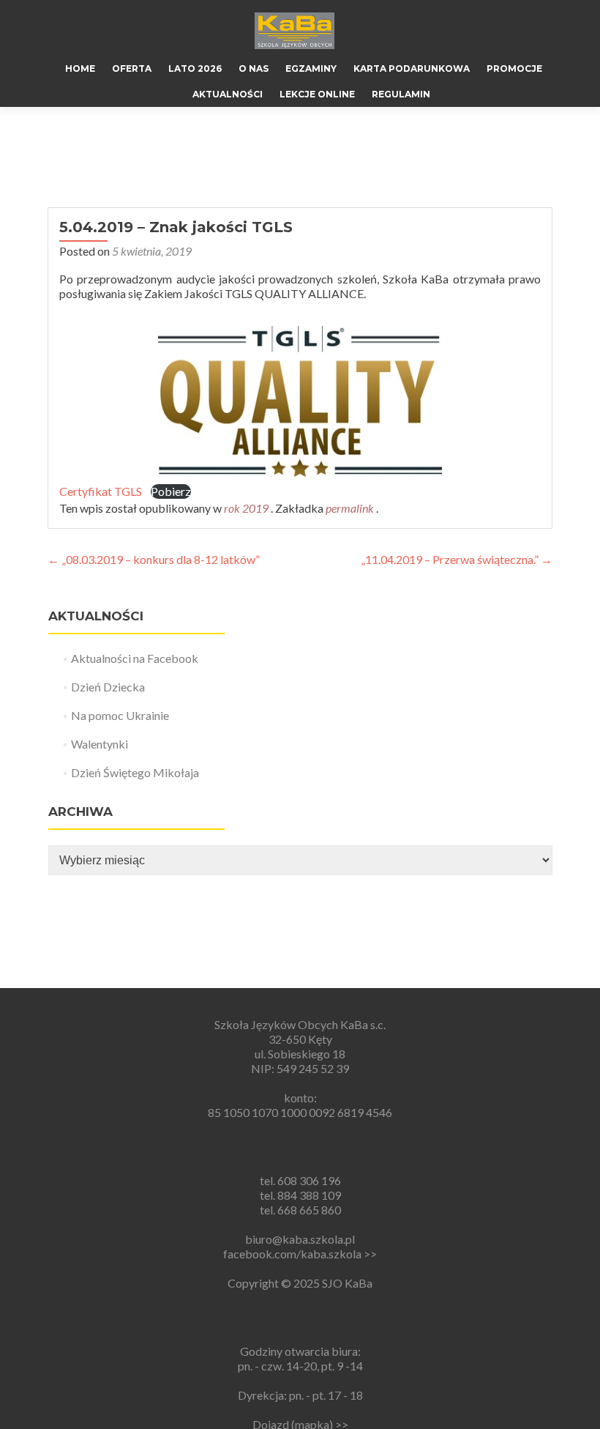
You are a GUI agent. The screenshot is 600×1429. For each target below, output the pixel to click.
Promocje (514, 68)
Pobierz (171, 491)
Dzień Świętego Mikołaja (135, 772)
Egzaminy (311, 68)
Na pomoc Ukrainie (120, 715)
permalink (351, 508)
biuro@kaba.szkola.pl (300, 1239)
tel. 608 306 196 (300, 1180)
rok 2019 (246, 508)
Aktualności (227, 94)
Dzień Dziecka (108, 687)
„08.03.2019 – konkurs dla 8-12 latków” (154, 559)
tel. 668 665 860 (300, 1210)
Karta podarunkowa (411, 68)
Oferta (131, 68)
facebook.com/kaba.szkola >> (300, 1254)
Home (80, 68)
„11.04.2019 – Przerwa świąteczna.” (456, 559)
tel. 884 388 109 (300, 1195)
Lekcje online (317, 94)
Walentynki (99, 744)
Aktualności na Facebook (134, 658)
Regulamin (401, 94)
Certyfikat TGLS (100, 491)
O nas (254, 68)
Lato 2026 (195, 68)
